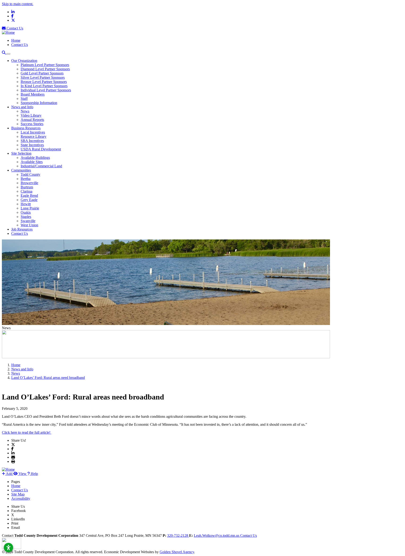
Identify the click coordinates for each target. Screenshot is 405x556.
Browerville (29, 183)
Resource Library (33, 136)
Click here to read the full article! (26, 432)
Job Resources (22, 229)
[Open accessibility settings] (8, 547)
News (25, 111)
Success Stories (32, 124)
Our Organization (24, 61)
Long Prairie (30, 208)
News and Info (22, 107)
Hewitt (26, 204)
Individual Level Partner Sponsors (46, 90)
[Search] (4, 53)
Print (14, 523)
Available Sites (32, 162)
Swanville (28, 221)
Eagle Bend (29, 196)
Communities (21, 170)
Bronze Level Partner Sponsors (44, 82)
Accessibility (20, 498)
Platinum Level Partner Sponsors (45, 65)
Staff (24, 99)
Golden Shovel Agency (177, 552)
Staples (26, 217)
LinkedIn (18, 519)
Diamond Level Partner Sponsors (45, 69)
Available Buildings (35, 158)
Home (15, 40)
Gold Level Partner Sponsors (42, 73)
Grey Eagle (29, 200)
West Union (29, 225)
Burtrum (27, 187)
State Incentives (32, 145)
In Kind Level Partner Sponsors (44, 86)
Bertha (25, 179)
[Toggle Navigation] (8, 54)
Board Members (33, 94)
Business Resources (26, 128)
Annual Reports (32, 120)
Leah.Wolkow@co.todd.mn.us (217, 535)
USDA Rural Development (41, 149)
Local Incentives (33, 132)
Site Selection (21, 153)
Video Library (31, 115)
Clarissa (26, 191)
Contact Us (14, 28)
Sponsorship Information (39, 103)
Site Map (18, 494)
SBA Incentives (32, 141)
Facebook (18, 511)
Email (15, 528)
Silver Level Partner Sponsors (43, 77)
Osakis (26, 212)
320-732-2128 (178, 535)
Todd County (30, 174)
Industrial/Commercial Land (41, 166)
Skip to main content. (17, 4)
